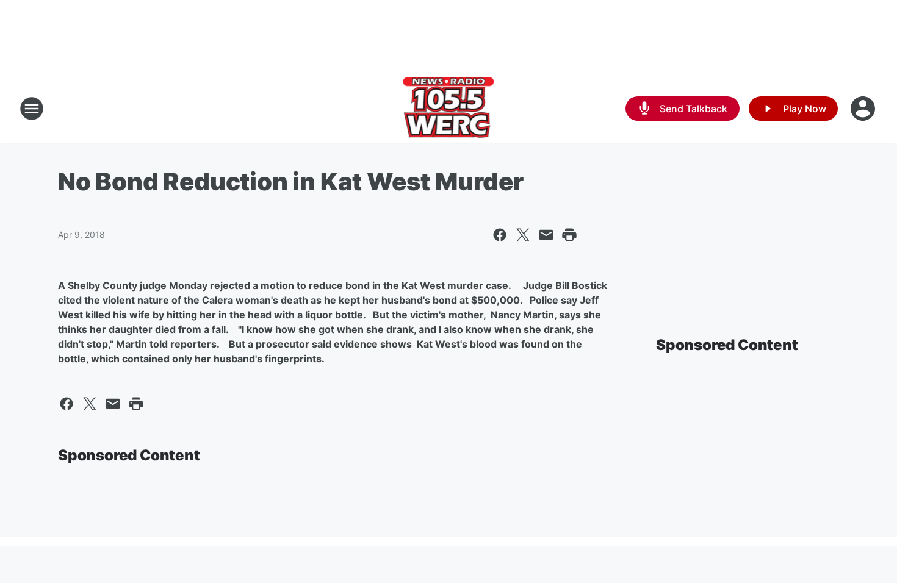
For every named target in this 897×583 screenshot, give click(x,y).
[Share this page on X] (522, 234)
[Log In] (864, 108)
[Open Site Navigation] (32, 108)
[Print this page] (569, 234)
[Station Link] (449, 108)
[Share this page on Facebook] (499, 234)
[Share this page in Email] (546, 234)
